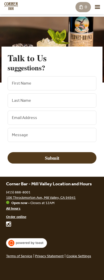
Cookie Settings (78, 256)
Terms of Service (19, 256)
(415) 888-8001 (18, 192)
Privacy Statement (49, 256)
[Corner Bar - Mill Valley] (11, 6)
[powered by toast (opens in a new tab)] (26, 243)
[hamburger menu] (97, 7)
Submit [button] (52, 157)
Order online (16, 217)
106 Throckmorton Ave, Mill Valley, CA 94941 (41, 197)
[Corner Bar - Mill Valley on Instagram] (8, 225)
